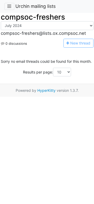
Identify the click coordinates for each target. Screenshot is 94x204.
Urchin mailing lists (35, 6)
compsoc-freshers (33, 17)
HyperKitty (46, 90)
